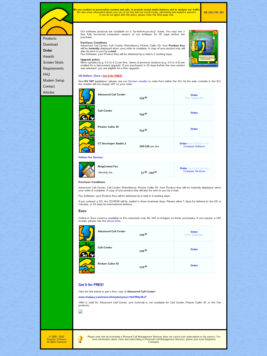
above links (113, 220)
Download (50, 44)
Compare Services (194, 171)
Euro (97, 75)
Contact (48, 86)
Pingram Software (56, 339)
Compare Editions (194, 146)
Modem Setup (53, 80)
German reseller (137, 81)
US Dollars (85, 75)
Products (49, 38)
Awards (48, 56)
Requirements (53, 68)
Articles (48, 92)
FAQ (46, 74)
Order (194, 95)
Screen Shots (53, 62)
